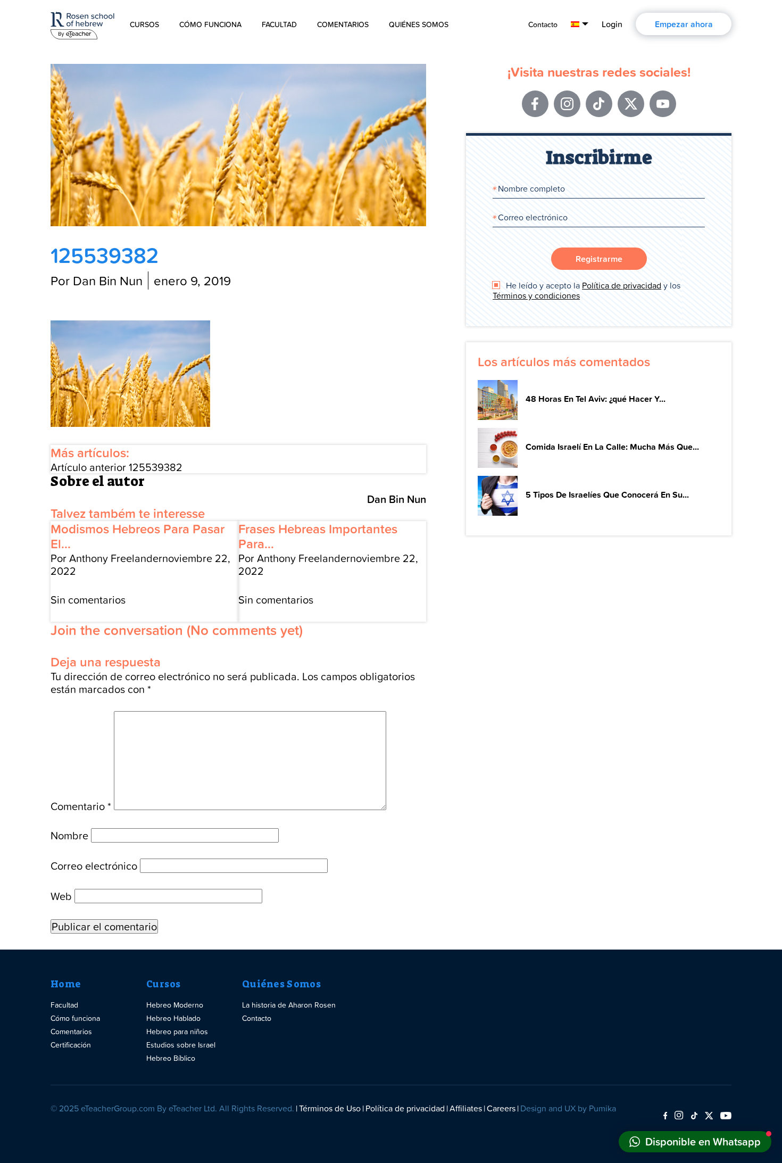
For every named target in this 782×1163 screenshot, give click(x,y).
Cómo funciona (210, 24)
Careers (501, 1108)
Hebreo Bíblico (170, 1058)
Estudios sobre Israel (180, 1045)
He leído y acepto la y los (586, 291)
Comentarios (343, 24)
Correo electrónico (94, 865)
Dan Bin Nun (396, 499)
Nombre (69, 835)
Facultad (279, 24)
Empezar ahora (684, 24)
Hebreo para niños (177, 1031)
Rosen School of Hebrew (82, 24)
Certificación (71, 1045)
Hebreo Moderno (174, 1005)
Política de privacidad (621, 285)
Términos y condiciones (536, 295)
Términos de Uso (330, 1108)
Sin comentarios (88, 599)
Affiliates (466, 1108)
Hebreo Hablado (173, 1018)
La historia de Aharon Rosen (289, 1005)
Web (61, 895)
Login (612, 24)
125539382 (116, 466)
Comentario (81, 805)
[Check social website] (665, 1116)
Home (66, 984)
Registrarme (599, 259)
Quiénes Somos (418, 24)
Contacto (543, 24)
